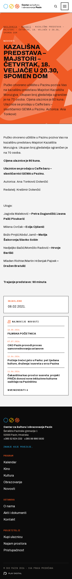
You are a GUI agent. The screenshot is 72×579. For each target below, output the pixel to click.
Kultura (8, 475)
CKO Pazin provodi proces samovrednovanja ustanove (26, 347)
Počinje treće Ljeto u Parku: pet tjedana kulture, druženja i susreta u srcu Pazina (33, 362)
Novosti (9, 489)
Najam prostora (15, 543)
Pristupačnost (13, 550)
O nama (9, 506)
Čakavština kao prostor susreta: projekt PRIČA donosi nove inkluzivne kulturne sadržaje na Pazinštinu (34, 378)
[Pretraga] (55, 6)
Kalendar (9, 462)
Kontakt (9, 519)
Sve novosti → (18, 390)
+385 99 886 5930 (34, 438)
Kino (6, 469)
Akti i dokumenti (14, 513)
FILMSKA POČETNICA (22, 333)
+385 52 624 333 (12, 438)
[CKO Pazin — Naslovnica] (22, 6)
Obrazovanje (12, 482)
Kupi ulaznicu (13, 537)
